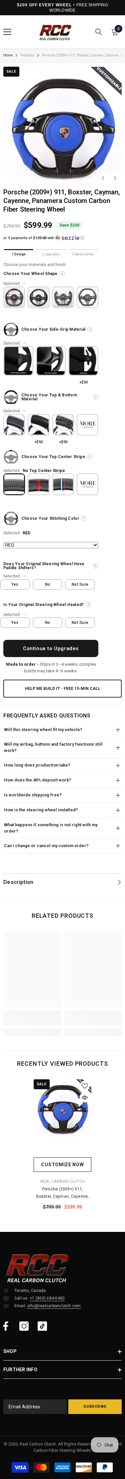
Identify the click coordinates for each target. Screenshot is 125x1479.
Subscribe (94, 1406)
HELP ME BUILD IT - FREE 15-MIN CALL (62, 688)
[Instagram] (24, 1326)
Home (8, 55)
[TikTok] (42, 1326)
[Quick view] (85, 1098)
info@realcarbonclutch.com (54, 1306)
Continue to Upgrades (51, 648)
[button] (103, 178)
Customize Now (62, 1164)
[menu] (7, 32)
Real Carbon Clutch (62, 1181)
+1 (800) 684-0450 (47, 1298)
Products (27, 55)
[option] (62, 125)
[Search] (99, 32)
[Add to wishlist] (85, 1086)
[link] (32, 1021)
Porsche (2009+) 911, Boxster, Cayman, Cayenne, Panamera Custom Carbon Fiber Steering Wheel (62, 1193)
